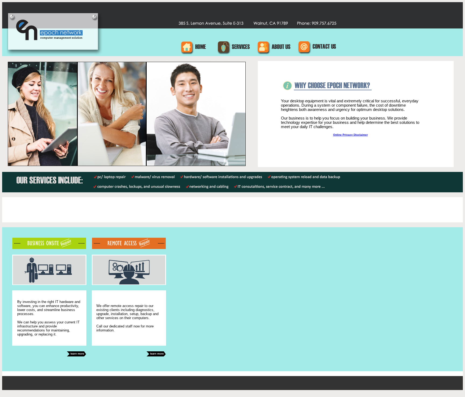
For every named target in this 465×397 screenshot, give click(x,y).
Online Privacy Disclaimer (350, 134)
